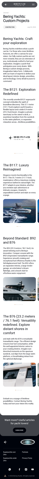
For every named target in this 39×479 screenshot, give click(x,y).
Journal (5, 13)
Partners (25, 452)
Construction (9, 27)
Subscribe (19, 430)
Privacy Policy (27, 458)
